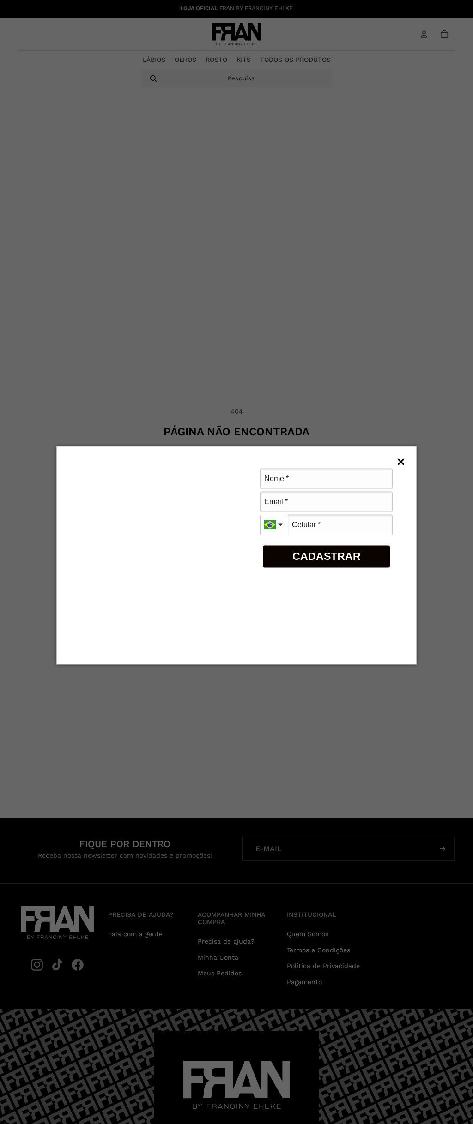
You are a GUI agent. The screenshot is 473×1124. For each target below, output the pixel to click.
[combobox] (274, 524)
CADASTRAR (326, 556)
